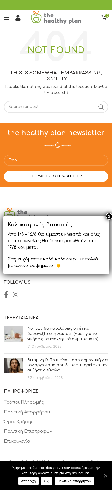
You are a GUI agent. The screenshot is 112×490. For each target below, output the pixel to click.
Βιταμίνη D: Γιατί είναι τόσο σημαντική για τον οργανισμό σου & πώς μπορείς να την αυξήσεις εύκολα (67, 365)
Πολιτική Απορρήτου (27, 412)
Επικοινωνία (17, 441)
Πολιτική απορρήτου (74, 481)
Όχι (46, 481)
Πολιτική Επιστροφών (28, 431)
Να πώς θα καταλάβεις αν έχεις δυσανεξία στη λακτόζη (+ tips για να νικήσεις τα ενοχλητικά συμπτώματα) (62, 334)
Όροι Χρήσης (18, 421)
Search (101, 107)
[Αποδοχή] (105, 475)
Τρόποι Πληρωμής (24, 402)
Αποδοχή (28, 481)
